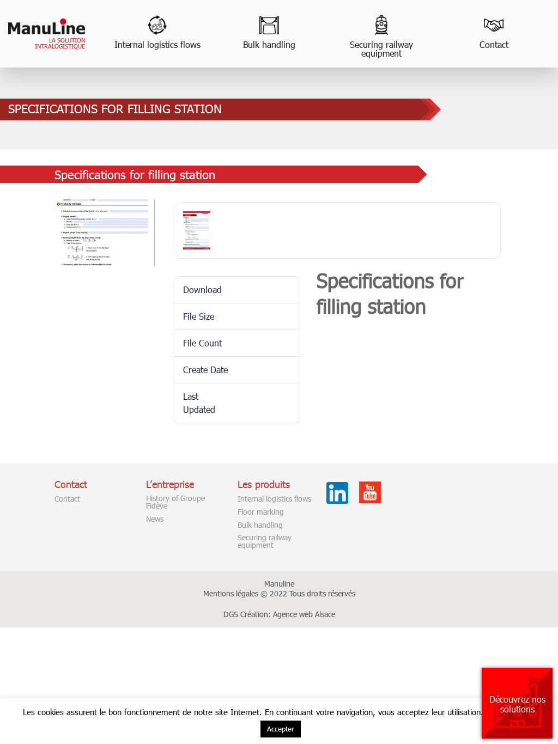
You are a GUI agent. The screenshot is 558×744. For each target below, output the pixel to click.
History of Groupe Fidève (175, 502)
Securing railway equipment (381, 49)
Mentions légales (230, 593)
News (154, 519)
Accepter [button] (280, 728)
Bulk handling (269, 44)
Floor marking (261, 512)
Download (337, 314)
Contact (494, 44)
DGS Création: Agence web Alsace (279, 614)
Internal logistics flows (157, 44)
